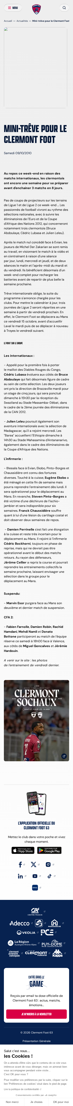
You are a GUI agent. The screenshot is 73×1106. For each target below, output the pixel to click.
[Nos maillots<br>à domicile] (36, 720)
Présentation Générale (37, 1041)
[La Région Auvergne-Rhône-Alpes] (24, 943)
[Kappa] (59, 953)
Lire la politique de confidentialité (21, 1089)
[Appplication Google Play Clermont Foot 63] (49, 850)
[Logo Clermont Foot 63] (36, 9)
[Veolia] (28, 932)
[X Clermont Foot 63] (35, 864)
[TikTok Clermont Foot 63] (51, 876)
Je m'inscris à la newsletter (36, 1014)
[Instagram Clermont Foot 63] (49, 864)
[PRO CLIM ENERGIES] (48, 932)
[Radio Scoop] (40, 923)
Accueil (8, 20)
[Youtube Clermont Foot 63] (36, 876)
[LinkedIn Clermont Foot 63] (22, 876)
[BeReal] (36, 887)
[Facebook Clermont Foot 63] (22, 864)
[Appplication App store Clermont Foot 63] (22, 850)
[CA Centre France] (36, 911)
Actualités (22, 20)
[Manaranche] (56, 923)
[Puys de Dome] (53, 943)
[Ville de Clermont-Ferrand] (37, 953)
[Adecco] (21, 923)
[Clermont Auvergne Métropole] (15, 953)
